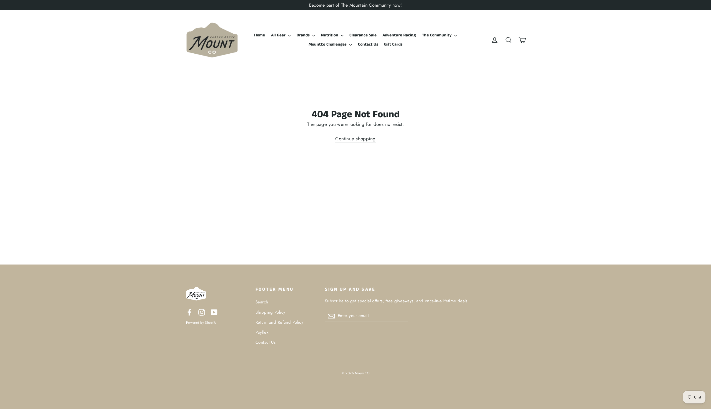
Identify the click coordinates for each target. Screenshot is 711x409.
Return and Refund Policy (279, 322)
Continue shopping (355, 138)
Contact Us (368, 44)
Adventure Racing (399, 35)
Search (262, 302)
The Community (437, 35)
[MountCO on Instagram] (201, 312)
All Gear (279, 35)
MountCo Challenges (328, 44)
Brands (304, 35)
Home (259, 35)
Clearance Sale (363, 35)
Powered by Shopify (201, 322)
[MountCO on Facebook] (189, 312)
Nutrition (330, 35)
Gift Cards (393, 44)
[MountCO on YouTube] (214, 312)
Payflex (262, 332)
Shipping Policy (270, 312)
